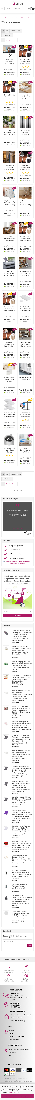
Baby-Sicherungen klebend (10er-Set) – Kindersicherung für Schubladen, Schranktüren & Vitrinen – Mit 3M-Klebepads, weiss (9, 203)
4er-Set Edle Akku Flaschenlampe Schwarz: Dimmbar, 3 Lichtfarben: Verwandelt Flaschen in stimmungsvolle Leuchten (26, 62)
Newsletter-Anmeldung (18, 1021)
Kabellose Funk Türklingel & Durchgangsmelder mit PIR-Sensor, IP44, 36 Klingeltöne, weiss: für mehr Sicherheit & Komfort (9, 168)
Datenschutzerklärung (13, 1092)
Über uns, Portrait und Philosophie (21, 1015)
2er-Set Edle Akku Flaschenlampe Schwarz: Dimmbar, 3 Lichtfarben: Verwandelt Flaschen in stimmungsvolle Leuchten (9, 97)
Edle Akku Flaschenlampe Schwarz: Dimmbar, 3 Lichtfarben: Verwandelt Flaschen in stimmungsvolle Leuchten (26, 168)
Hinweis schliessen (17, 1096)
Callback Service (14, 1039)
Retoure (11, 1030)
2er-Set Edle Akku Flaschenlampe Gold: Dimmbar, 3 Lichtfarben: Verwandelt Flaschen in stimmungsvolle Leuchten (9, 309)
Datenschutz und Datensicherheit (19, 1049)
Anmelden (17, 615)
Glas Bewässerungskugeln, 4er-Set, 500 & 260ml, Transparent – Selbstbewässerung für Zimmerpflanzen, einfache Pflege (9, 132)
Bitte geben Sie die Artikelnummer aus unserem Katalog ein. (15, 937)
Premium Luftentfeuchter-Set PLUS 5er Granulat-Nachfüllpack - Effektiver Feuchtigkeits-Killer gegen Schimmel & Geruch (25, 450)
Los (29, 945)
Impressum (12, 1052)
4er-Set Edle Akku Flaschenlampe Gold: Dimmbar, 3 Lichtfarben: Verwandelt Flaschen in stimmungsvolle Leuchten (25, 238)
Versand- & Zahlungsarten (17, 1036)
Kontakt (11, 1033)
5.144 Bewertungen (17, 528)
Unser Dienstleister (16, 1018)
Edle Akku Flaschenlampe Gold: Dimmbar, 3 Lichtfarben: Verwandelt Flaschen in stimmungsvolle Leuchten (9, 344)
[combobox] (7, 35)
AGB (10, 1055)
